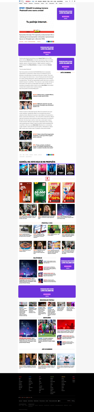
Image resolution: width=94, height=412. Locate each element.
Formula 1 (60, 3)
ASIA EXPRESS (60, 1)
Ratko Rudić (40, 154)
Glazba (40, 381)
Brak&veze (51, 378)
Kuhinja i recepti (52, 381)
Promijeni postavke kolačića (53, 400)
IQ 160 (55, 1)
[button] (21, 165)
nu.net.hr (70, 405)
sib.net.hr (36, 405)
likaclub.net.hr (30, 406)
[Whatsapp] (50, 41)
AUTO (51, 1)
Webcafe (44, 1)
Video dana (63, 390)
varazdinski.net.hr (46, 405)
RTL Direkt (20, 384)
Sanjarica (74, 381)
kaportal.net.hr (41, 405)
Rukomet (25, 3)
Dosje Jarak (20, 387)
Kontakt (47, 400)
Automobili (51, 393)
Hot (36, 1)
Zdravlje (51, 390)
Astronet (63, 378)
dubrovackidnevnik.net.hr (59, 405)
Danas (20, 376)
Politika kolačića (36, 400)
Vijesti (20, 378)
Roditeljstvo (52, 389)
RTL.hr (20, 405)
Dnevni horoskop (64, 381)
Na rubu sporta (37, 3)
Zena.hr (23, 405)
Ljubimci (51, 384)
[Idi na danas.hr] (28, 1)
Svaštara (63, 387)
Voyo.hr (26, 405)
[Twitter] (48, 41)
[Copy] (53, 41)
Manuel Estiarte (22, 156)
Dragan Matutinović (29, 156)
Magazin (40, 1)
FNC (56, 3)
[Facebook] (47, 41)
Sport (33, 1)
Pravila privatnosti (42, 400)
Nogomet (20, 3)
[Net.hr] (73, 401)
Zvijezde (40, 378)
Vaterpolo (35, 154)
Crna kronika (20, 381)
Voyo (39, 392)
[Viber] (52, 41)
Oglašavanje (25, 400)
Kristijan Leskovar (32, 41)
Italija (23, 154)
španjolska (31, 154)
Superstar (40, 387)
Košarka (42, 3)
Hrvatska (27, 154)
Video (20, 154)
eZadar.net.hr (66, 405)
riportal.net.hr (52, 405)
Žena (48, 1)
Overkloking (63, 384)
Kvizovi (62, 389)
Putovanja (51, 387)
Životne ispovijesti (52, 392)
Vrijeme (20, 389)
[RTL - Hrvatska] (69, 401)
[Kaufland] (47, 179)
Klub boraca (31, 3)
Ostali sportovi (51, 3)
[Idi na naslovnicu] (22, 2)
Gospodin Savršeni (41, 389)
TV (39, 384)
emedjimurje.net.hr (31, 405)
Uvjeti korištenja (30, 400)
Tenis (46, 3)
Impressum (20, 400)
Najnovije (74, 380)
